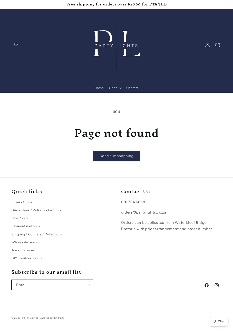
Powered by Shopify (52, 317)
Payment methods (25, 226)
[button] (16, 45)
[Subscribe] (88, 285)
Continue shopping (116, 156)
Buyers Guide (21, 202)
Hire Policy (19, 218)
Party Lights (30, 317)
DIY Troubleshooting (27, 258)
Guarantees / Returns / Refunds (36, 210)
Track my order (22, 250)
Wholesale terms (24, 242)
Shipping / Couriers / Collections (36, 234)
